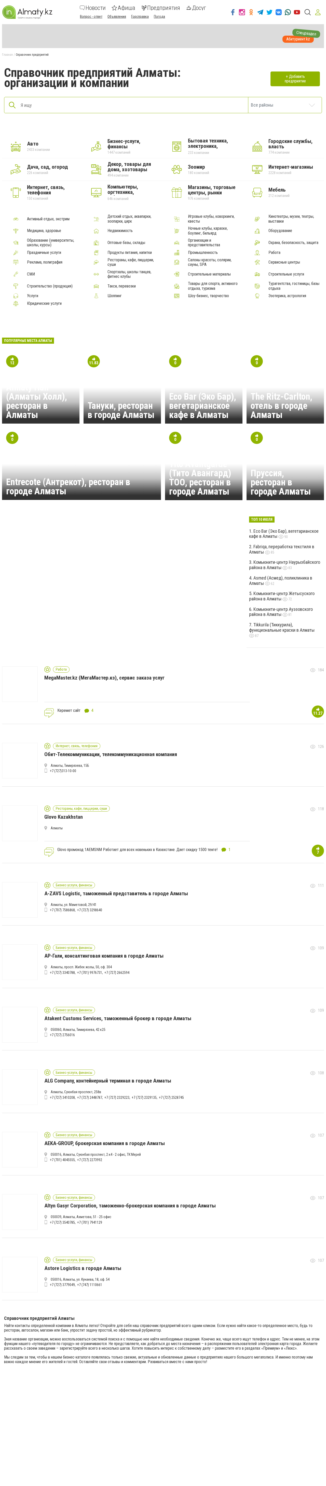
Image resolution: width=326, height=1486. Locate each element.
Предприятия (163, 7)
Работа (274, 252)
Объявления (116, 17)
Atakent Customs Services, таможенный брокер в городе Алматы (117, 1018)
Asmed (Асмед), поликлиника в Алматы (280, 580)
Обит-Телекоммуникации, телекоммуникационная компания (110, 754)
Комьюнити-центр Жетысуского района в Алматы (282, 596)
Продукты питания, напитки (129, 252)
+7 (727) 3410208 (62, 1097)
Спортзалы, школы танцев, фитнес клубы (129, 274)
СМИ (31, 274)
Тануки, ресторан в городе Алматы (121, 410)
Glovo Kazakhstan (63, 817)
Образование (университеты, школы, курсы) (50, 242)
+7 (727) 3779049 (62, 1285)
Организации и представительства (204, 242)
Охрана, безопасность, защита (293, 242)
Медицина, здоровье (44, 230)
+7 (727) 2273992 (89, 1160)
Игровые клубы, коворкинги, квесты (211, 218)
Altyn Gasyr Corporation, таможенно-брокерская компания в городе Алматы (130, 1206)
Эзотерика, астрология (287, 296)
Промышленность (203, 252)
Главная (7, 54)
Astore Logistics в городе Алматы (82, 1268)
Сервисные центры (284, 262)
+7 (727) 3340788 (62, 973)
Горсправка (140, 17)
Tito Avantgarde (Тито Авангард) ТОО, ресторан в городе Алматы (200, 477)
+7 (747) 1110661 (89, 1285)
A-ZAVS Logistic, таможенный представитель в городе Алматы (116, 893)
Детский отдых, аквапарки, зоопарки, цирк (129, 218)
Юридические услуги (44, 303)
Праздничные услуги (44, 252)
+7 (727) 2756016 (62, 1035)
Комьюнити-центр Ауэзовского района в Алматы (281, 612)
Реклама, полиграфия (44, 262)
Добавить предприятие (295, 78)
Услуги (32, 296)
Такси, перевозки (121, 286)
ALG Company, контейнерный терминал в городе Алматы (107, 1081)
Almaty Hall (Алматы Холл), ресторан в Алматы (36, 401)
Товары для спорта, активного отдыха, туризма (213, 286)
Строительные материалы (209, 274)
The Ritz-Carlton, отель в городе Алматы (281, 406)
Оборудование (280, 230)
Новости (96, 7)
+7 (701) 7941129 (89, 1222)
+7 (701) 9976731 (89, 973)
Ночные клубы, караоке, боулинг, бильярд (208, 230)
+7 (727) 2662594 (116, 973)
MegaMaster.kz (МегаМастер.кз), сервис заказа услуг (104, 678)
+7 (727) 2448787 (89, 1097)
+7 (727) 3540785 (62, 1222)
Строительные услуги (286, 274)
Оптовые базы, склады (126, 242)
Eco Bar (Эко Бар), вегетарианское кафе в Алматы (202, 406)
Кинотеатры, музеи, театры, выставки (291, 218)
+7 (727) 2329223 (116, 1097)
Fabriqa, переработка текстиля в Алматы (281, 549)
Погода (159, 17)
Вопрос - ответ (91, 17)
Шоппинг (114, 296)
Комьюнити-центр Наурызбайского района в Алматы (284, 564)
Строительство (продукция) (50, 286)
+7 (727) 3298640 (89, 910)
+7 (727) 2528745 (171, 1097)
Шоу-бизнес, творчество (208, 296)
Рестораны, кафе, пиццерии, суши (130, 262)
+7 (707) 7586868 (62, 910)
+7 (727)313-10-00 (63, 771)
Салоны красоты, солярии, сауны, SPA (210, 262)
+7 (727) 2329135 (144, 1097)
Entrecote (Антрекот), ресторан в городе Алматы (68, 487)
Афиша (126, 7)
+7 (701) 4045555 (62, 1160)
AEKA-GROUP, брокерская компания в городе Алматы (104, 1143)
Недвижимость (120, 230)
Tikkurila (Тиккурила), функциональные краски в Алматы (282, 627)
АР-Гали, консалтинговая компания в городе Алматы (104, 956)
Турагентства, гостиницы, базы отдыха (293, 286)
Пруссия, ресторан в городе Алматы (281, 482)
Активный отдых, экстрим (48, 219)
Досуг (199, 7)
